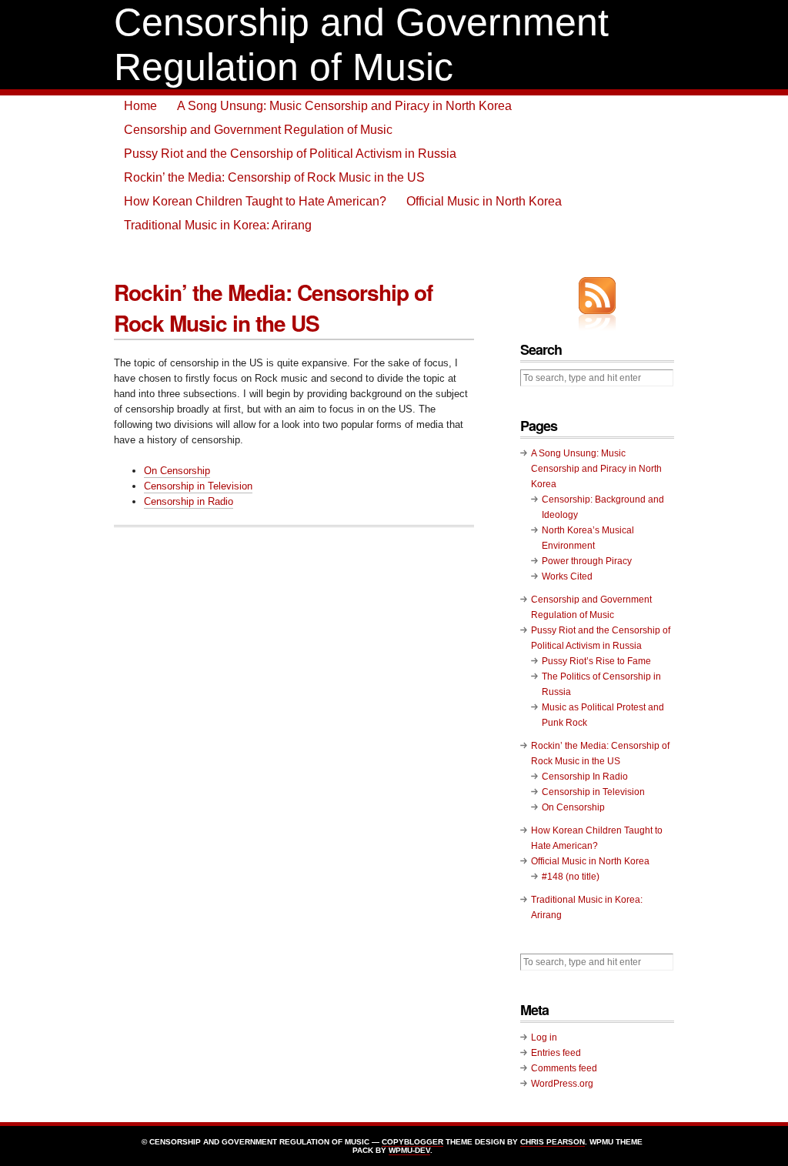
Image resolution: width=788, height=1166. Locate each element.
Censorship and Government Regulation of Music (258, 129)
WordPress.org (562, 1083)
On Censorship (177, 470)
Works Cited (567, 576)
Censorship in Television (198, 486)
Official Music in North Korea (484, 201)
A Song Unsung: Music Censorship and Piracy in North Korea (344, 105)
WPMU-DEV (409, 1150)
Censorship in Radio (188, 501)
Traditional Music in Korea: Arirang (218, 225)
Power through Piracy (587, 561)
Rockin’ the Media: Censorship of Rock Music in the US (274, 177)
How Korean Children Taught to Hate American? (255, 201)
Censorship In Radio (585, 776)
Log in (544, 1037)
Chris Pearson (552, 1142)
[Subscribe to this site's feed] (597, 295)
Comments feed (564, 1068)
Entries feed (556, 1052)
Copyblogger (412, 1142)
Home (140, 105)
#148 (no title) (570, 876)
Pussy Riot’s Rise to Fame (596, 661)
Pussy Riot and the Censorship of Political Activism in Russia (290, 153)
